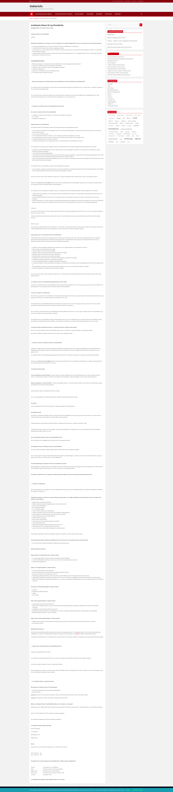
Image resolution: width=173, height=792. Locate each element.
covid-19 (110, 121)
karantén (136, 125)
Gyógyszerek (89, 14)
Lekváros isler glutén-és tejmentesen (116, 56)
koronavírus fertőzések (126, 129)
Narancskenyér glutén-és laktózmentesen (117, 68)
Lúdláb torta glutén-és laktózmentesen (116, 64)
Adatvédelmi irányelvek (138, 789)
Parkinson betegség (121, 135)
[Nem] (171, 790)
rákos (133, 135)
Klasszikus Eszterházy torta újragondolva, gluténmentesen (120, 59)
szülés (121, 139)
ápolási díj (122, 141)
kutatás (121, 131)
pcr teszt (128, 135)
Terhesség (117, 14)
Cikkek (109, 86)
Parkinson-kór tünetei (111, 135)
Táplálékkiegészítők (112, 102)
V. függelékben (77, 633)
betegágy (119, 118)
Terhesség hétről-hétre (113, 106)
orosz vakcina (111, 133)
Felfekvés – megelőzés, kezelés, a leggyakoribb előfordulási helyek (122, 40)
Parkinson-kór (134, 133)
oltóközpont (133, 131)
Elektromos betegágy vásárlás (63, 14)
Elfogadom (128, 789)
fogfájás (137, 123)
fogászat (117, 125)
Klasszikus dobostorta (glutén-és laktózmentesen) (119, 74)
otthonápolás (118, 133)
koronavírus (113, 129)
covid (135, 118)
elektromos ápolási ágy (113, 123)
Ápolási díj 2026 (111, 34)
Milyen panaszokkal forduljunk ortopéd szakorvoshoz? (120, 47)
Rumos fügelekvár (112, 62)
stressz (137, 135)
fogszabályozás (111, 125)
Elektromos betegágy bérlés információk (116, 37)
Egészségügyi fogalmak (113, 90)
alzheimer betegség (111, 115)
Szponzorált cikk (112, 139)
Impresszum (134, 1)
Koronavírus (110, 98)
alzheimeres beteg (129, 115)
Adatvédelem (127, 1)
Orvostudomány (111, 100)
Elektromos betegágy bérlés (118, 1)
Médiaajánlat (140, 1)
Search (141, 24)
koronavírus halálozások (113, 131)
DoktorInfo (36, 6)
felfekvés (121, 123)
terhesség (128, 139)
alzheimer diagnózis (120, 115)
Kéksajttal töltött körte (112, 60)
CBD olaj (128, 118)
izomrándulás (129, 125)
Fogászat (110, 96)
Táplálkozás (108, 14)
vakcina (138, 139)
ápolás (117, 141)
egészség (123, 121)
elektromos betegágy (132, 121)
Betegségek (99, 14)
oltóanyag (127, 131)
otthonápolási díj (127, 133)
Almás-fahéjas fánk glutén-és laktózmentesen (118, 72)
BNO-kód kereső (79, 14)
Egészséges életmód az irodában (115, 44)
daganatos (117, 121)
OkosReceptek (113, 54)
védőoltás (110, 141)
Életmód (109, 94)
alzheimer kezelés (137, 115)
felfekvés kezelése (129, 123)
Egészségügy (110, 88)
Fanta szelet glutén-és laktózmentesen (116, 66)
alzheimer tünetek (111, 118)
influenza (123, 125)
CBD (124, 118)
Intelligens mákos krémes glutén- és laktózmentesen (119, 70)
